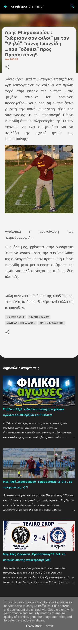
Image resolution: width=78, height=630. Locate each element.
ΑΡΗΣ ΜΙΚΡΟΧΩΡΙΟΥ (51, 323)
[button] (7, 67)
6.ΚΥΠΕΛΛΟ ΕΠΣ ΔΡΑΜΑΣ (20, 323)
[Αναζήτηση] (72, 6)
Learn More (34, 626)
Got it (49, 626)
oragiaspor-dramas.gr (27, 6)
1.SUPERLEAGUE (15, 317)
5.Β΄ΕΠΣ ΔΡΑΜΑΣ (39, 317)
